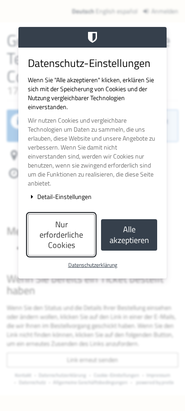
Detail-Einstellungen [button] (64, 196)
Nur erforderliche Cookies (61, 235)
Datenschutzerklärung (92, 265)
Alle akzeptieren (129, 234)
